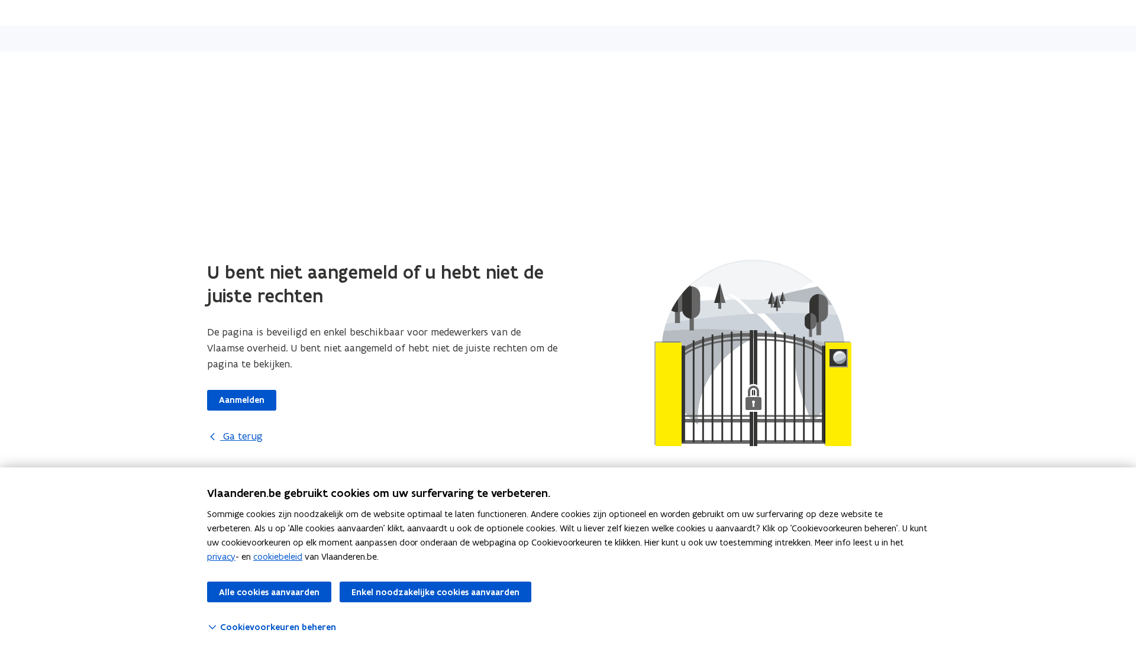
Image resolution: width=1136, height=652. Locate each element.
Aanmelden (241, 400)
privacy (221, 556)
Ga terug (241, 436)
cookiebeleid (277, 556)
